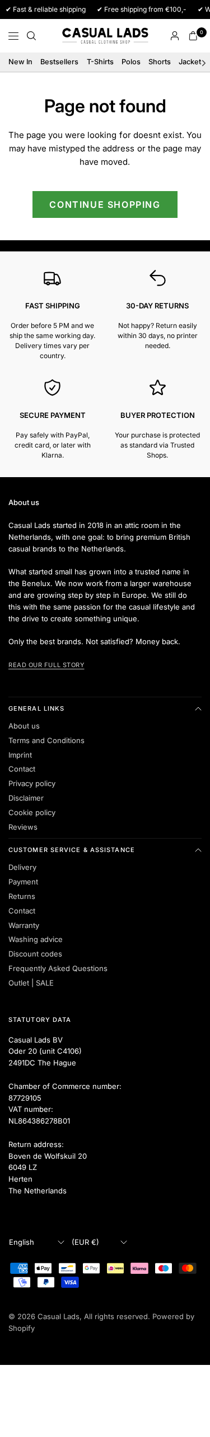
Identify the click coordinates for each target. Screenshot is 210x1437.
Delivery (22, 867)
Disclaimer (26, 797)
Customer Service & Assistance (71, 850)
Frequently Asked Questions (58, 968)
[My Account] (175, 36)
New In (20, 62)
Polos (131, 62)
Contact (21, 768)
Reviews (23, 826)
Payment (23, 881)
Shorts (159, 62)
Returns (21, 896)
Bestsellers (59, 62)
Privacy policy (31, 783)
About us (24, 725)
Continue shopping (104, 204)
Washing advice (35, 939)
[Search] (31, 36)
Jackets (192, 62)
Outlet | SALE (31, 982)
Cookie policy (31, 812)
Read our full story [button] (46, 665)
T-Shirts (100, 62)
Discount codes (35, 953)
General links (36, 708)
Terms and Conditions (46, 740)
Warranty (23, 925)
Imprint (20, 754)
